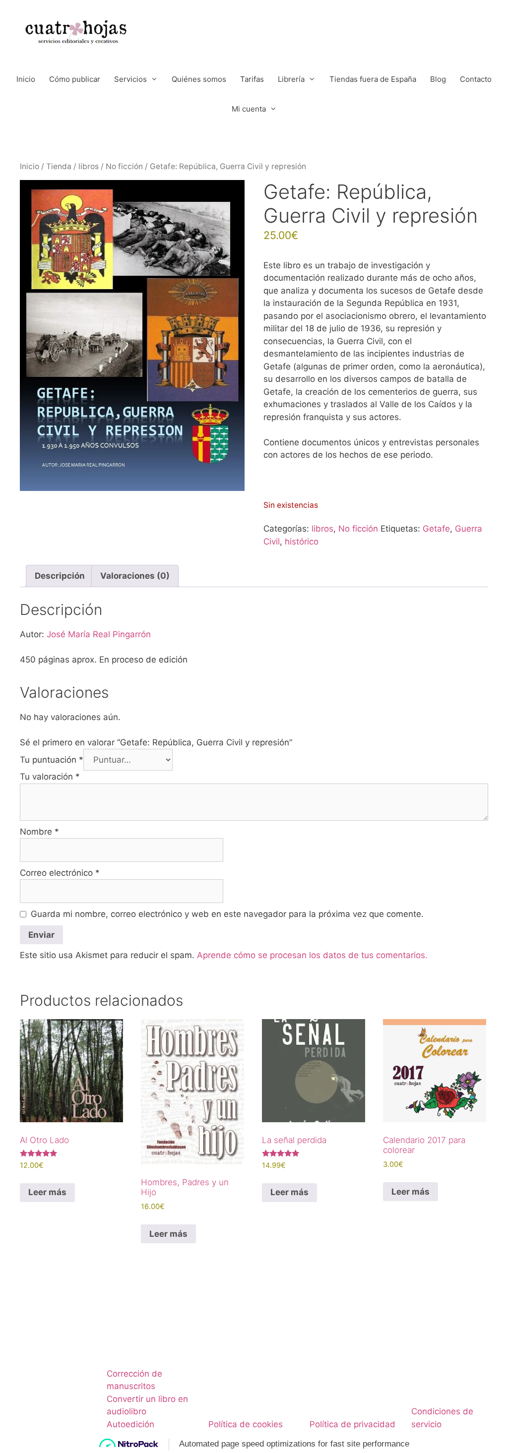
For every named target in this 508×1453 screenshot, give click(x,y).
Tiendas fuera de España (372, 79)
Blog (438, 79)
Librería (291, 79)
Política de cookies (245, 1424)
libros (88, 166)
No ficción (124, 166)
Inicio (25, 79)
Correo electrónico (60, 873)
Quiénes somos (199, 79)
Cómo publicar (74, 79)
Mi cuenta (249, 109)
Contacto (476, 79)
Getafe (436, 529)
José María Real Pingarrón (99, 634)
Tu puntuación (51, 760)
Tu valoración (50, 777)
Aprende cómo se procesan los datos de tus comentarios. (312, 955)
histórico (301, 541)
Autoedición (130, 1424)
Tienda (58, 166)
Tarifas (252, 79)
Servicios (130, 79)
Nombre (39, 832)
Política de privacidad (352, 1424)
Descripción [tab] (60, 576)
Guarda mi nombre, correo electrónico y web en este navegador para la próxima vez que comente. (227, 914)
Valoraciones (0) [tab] (135, 576)
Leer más (47, 1192)
